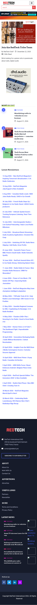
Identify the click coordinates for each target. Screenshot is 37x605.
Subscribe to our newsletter (15, 455)
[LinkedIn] (15, 582)
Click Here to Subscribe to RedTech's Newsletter (18, 18)
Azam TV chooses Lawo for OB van (15, 534)
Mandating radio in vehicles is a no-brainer (22, 115)
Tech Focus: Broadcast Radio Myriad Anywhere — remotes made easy (23, 135)
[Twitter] (9, 582)
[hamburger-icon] (31, 3)
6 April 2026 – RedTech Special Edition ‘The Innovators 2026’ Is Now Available (18, 376)
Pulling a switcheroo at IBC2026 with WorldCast (13, 543)
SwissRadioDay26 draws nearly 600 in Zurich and (13, 553)
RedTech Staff (9, 52)
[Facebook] (4, 582)
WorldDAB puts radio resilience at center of (12, 562)
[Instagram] (20, 582)
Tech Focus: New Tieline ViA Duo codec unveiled (23, 154)
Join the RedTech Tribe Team (16, 47)
